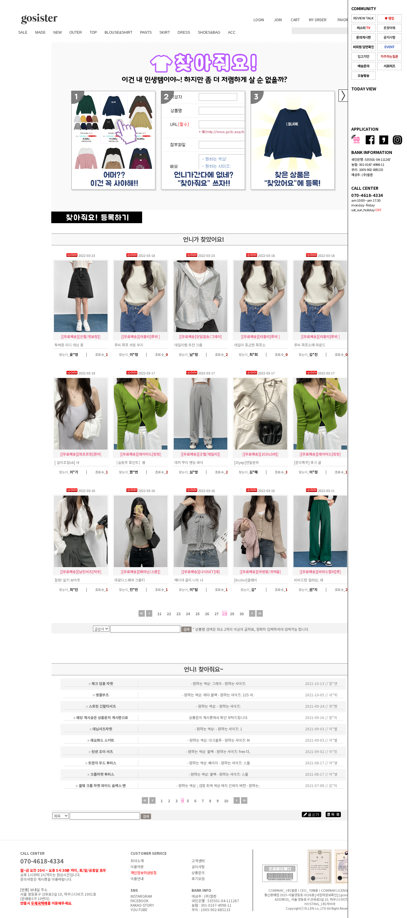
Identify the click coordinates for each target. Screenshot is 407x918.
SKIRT (164, 32)
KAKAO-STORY (142, 905)
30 (242, 613)
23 (178, 613)
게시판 (42, 879)
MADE (40, 32)
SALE (22, 32)
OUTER (75, 32)
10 (226, 800)
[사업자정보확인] (326, 894)
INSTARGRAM (141, 896)
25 (197, 613)
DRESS (184, 32)
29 (232, 613)
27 (217, 613)
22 (169, 613)
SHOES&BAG (209, 32)
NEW (57, 32)
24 (188, 613)
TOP (93, 32)
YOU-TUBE (139, 909)
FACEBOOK (139, 900)
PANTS (146, 32)
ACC (232, 32)
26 (207, 613)
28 (225, 613)
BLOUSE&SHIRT (118, 32)
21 (159, 613)
